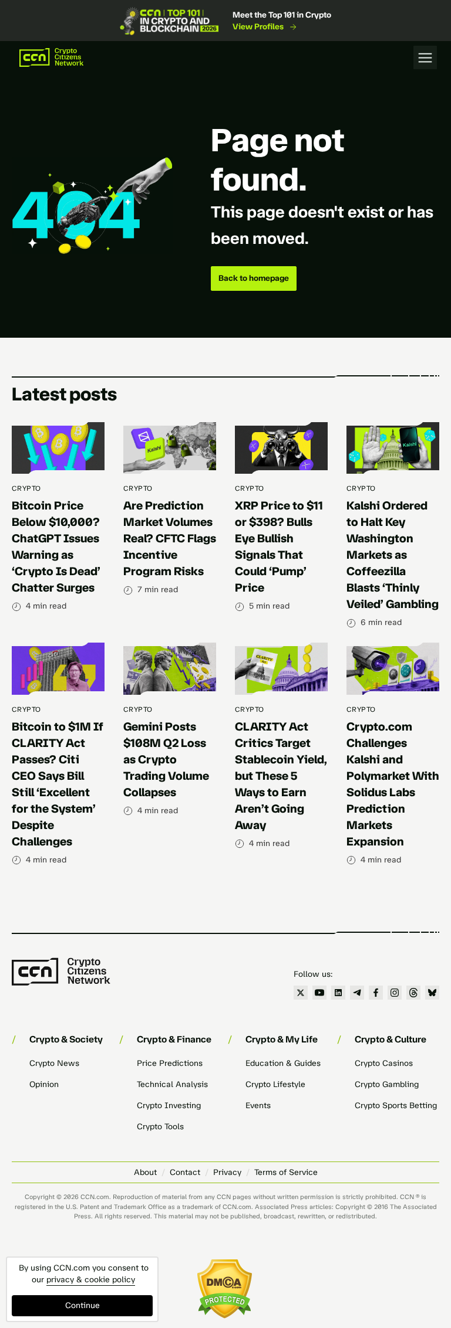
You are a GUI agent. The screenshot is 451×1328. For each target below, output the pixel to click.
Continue (82, 1305)
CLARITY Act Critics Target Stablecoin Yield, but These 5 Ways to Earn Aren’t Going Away (281, 775)
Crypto (26, 488)
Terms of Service (286, 1172)
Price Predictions (170, 1063)
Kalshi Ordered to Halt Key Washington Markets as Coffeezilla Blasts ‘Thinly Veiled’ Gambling (392, 554)
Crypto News (54, 1063)
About (145, 1172)
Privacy (227, 1172)
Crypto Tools (160, 1127)
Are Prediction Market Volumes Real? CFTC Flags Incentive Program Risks (169, 538)
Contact (185, 1172)
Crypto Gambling (387, 1084)
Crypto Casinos (384, 1063)
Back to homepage (253, 278)
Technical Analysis (172, 1084)
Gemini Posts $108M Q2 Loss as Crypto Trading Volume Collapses (166, 759)
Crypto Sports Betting (396, 1105)
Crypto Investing (169, 1105)
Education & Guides (283, 1063)
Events (258, 1105)
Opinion (44, 1084)
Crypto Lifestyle (275, 1084)
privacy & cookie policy (90, 1280)
